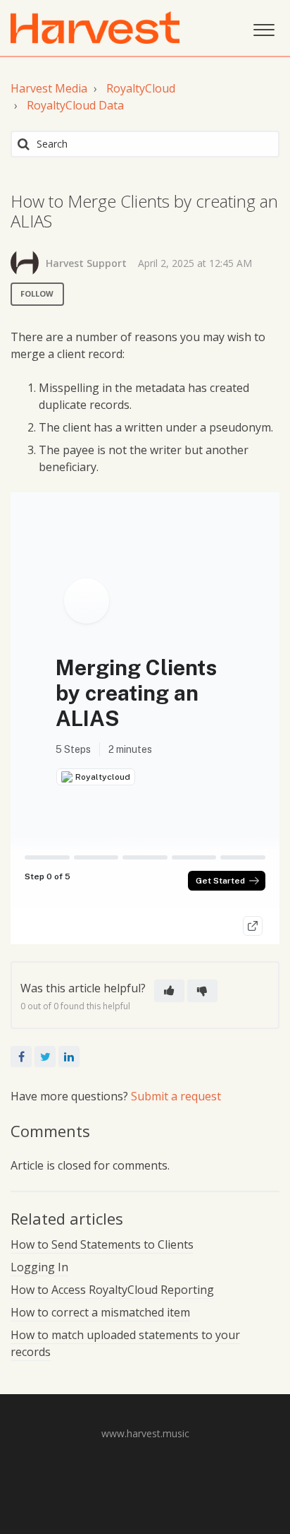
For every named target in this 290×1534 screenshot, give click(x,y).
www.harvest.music (145, 1433)
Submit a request (176, 1096)
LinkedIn (69, 1056)
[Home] (95, 27)
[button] (263, 27)
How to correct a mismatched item (100, 1312)
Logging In (39, 1267)
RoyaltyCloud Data (75, 105)
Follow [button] (37, 293)
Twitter (45, 1056)
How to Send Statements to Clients (102, 1244)
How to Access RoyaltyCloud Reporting (112, 1289)
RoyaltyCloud (140, 88)
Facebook (21, 1056)
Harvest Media (49, 88)
